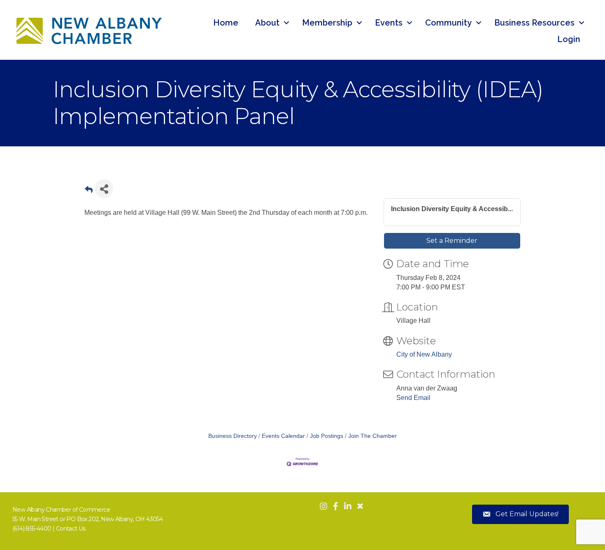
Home (225, 23)
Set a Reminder (451, 240)
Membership (327, 23)
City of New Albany (424, 354)
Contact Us (71, 528)
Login (568, 39)
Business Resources (534, 23)
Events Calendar (283, 436)
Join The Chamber (372, 436)
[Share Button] (104, 188)
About (267, 23)
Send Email (413, 397)
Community (448, 23)
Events (389, 23)
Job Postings (326, 436)
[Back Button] (89, 191)
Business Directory (232, 436)
